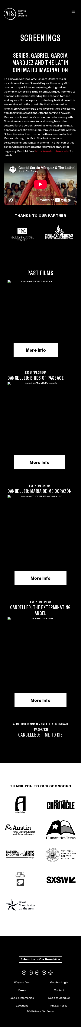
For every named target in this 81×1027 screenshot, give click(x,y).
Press (22, 990)
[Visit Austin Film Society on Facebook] (24, 973)
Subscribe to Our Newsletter (40, 959)
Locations (22, 1006)
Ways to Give (22, 983)
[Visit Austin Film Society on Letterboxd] (57, 973)
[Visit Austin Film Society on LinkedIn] (31, 973)
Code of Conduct (59, 998)
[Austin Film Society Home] (15, 14)
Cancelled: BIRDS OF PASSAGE (36, 379)
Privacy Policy (58, 1006)
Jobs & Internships (22, 998)
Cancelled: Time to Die (40, 736)
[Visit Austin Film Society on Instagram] (50, 973)
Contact (59, 990)
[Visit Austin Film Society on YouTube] (44, 973)
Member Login (59, 983)
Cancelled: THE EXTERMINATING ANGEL (40, 611)
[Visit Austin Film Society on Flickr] (37, 973)
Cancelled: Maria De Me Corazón (40, 492)
